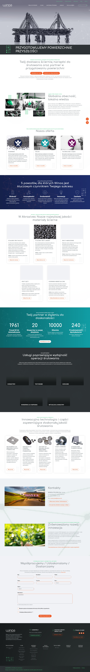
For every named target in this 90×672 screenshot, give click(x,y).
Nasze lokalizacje (21, 651)
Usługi (62, 5)
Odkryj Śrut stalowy (14, 260)
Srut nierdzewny (33, 650)
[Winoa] (7, 5)
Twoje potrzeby (32, 5)
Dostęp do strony (57, 634)
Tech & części (57, 645)
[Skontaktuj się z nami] (87, 119)
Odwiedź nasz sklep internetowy (51, 73)
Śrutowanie (45, 648)
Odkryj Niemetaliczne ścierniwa (57, 298)
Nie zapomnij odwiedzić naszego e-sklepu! (59, 504)
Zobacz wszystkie (14, 165)
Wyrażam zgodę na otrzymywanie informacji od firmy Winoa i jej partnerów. (34, 608)
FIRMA (56, 574)
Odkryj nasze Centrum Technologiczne (58, 501)
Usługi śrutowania (45, 646)
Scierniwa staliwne (34, 648)
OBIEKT (19, 586)
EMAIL (18, 580)
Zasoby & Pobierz (59, 1)
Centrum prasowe (68, 1)
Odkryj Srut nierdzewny (68, 260)
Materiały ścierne (51, 5)
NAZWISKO (38, 574)
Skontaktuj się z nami (36, 73)
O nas (41, 5)
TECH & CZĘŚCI (70, 5)
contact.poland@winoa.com (56, 498)
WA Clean (57, 647)
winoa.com (63, 572)
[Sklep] (87, 122)
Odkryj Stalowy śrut (40, 260)
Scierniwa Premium (34, 652)
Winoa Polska (21, 652)
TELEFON (38, 580)
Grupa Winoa (21, 647)
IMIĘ (18, 574)
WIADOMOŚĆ (20, 592)
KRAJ (56, 580)
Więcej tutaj (10, 469)
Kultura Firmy (21, 649)
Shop (81, 1)
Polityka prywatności (76, 667)
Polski (86, 1)
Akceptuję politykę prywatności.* (26, 612)
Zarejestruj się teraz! (35, 635)
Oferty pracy (76, 1)
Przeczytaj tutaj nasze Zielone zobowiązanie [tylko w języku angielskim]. (63, 547)
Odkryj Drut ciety (26, 298)
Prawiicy (83, 667)
